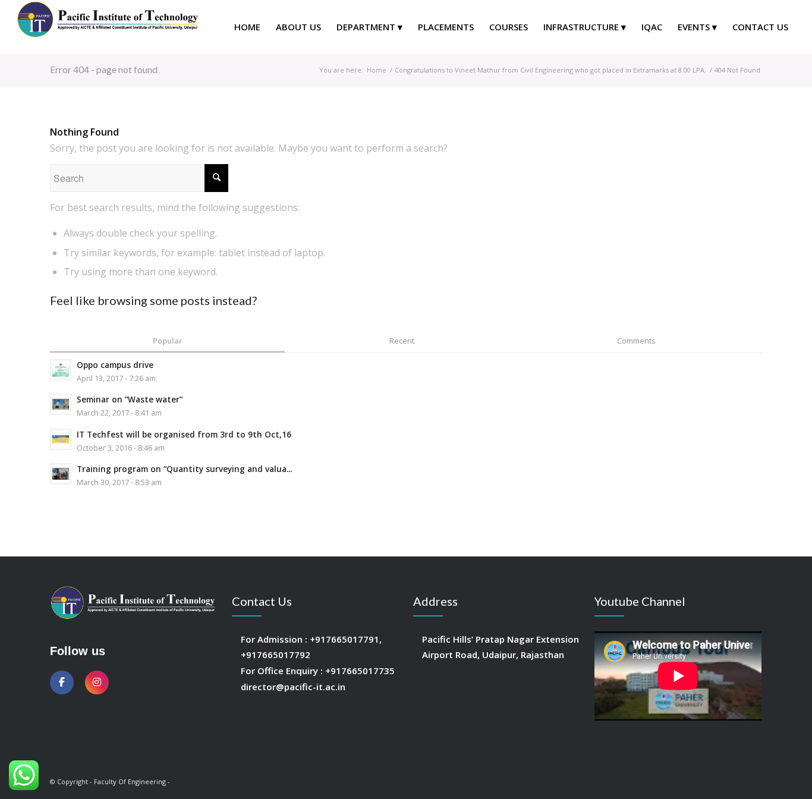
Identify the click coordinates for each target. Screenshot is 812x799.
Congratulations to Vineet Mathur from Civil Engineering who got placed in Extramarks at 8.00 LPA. (550, 69)
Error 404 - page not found (104, 69)
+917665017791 (344, 639)
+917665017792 (275, 654)
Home (376, 69)
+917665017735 (360, 671)
